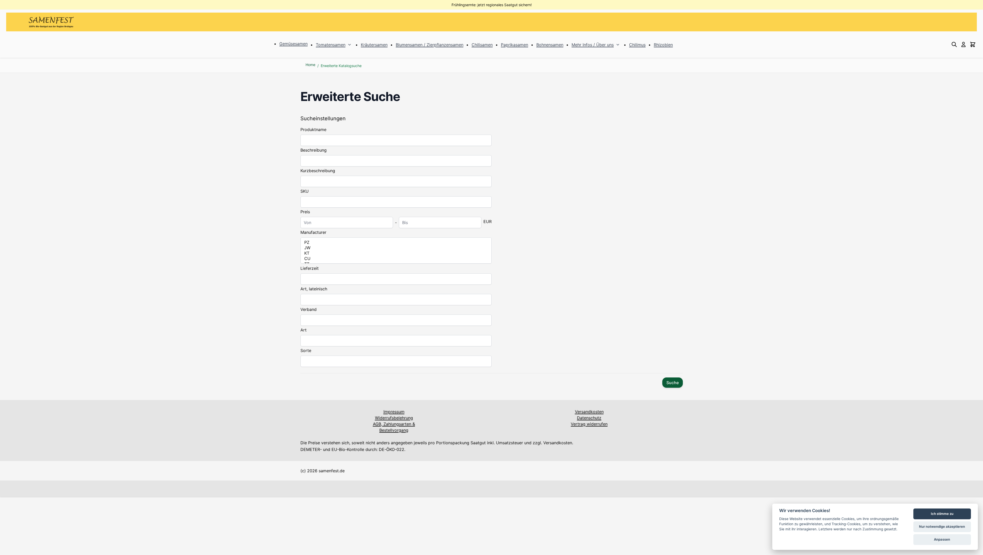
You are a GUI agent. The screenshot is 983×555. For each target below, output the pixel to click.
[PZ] (396, 242)
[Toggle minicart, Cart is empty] (973, 44)
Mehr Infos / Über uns (593, 44)
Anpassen (942, 539)
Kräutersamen (374, 44)
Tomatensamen (330, 44)
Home (310, 64)
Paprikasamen (514, 44)
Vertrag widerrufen (589, 424)
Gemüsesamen (293, 43)
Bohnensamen (549, 44)
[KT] (396, 253)
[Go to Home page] (51, 22)
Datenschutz (589, 417)
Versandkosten (589, 411)
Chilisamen (482, 44)
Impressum (394, 411)
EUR (487, 221)
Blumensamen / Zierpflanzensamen (429, 44)
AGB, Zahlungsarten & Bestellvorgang (394, 427)
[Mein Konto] (963, 44)
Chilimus (637, 44)
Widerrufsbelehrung (394, 417)
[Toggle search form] (954, 44)
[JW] (396, 248)
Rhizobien (663, 44)
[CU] (396, 258)
